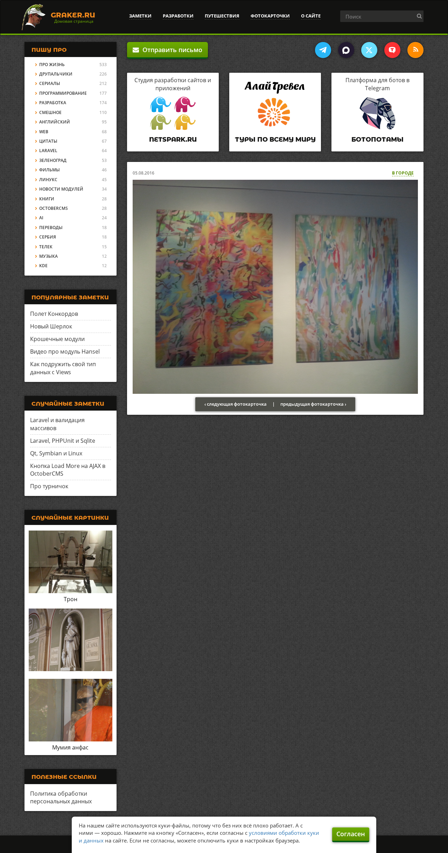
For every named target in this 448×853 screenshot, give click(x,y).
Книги (46, 199)
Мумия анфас (70, 747)
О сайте (311, 16)
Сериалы (49, 83)
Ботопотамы (377, 139)
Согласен (350, 834)
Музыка (48, 256)
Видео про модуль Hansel (65, 351)
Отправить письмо (170, 49)
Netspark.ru (173, 139)
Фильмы (49, 170)
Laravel (48, 151)
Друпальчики (55, 74)
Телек (45, 247)
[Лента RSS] (415, 50)
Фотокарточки (270, 16)
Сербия (47, 237)
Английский (54, 122)
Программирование (63, 93)
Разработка (52, 103)
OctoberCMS (53, 208)
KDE (43, 266)
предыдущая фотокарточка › (313, 404)
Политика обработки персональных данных (61, 797)
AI (41, 218)
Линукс (48, 180)
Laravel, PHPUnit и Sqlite (62, 441)
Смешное (50, 112)
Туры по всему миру (275, 139)
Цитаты (48, 141)
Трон (70, 599)
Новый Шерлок (51, 326)
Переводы (51, 227)
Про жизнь (52, 64)
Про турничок (49, 486)
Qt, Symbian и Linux (56, 453)
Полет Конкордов (54, 314)
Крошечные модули (57, 339)
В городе (403, 173)
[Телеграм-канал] (323, 50)
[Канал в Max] (346, 50)
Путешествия (222, 16)
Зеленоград (52, 160)
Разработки (178, 16)
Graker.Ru (73, 15)
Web (43, 132)
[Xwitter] (369, 50)
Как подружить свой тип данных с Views (63, 368)
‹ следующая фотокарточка (235, 404)
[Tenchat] (392, 50)
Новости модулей (61, 189)
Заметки (140, 16)
